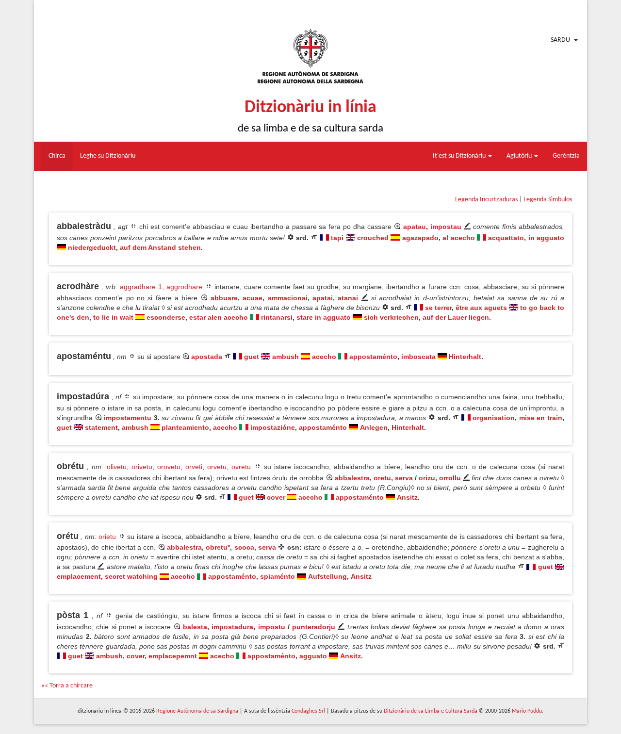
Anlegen (374, 427)
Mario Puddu (527, 711)
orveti (193, 467)
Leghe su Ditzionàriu (107, 156)
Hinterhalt (465, 356)
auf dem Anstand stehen (160, 247)
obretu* (218, 547)
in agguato (546, 238)
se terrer (438, 307)
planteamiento (185, 427)
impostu (271, 627)
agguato (313, 656)
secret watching (131, 576)
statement (101, 427)
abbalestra (352, 478)
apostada (206, 356)
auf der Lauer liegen (456, 317)
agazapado (420, 238)
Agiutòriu (520, 156)
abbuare (224, 298)
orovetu (168, 467)
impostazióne (272, 427)
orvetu (217, 467)
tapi (337, 238)
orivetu (141, 467)
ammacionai (288, 298)
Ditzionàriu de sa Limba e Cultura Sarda (430, 711)
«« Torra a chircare (67, 685)
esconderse (166, 317)
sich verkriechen (391, 317)
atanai (348, 298)
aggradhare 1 (141, 287)
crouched (373, 238)
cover (276, 497)
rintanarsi (277, 317)
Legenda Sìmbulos (547, 199)
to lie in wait (113, 317)
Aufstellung (327, 576)
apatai (322, 298)
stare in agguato (323, 317)
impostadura (232, 627)
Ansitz (407, 497)
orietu (107, 536)
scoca (244, 547)
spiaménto (277, 576)
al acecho (458, 238)
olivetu (117, 467)
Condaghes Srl (308, 711)
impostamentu (127, 418)
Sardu (560, 40)
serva (404, 478)
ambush (285, 356)
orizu (427, 478)
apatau (414, 226)
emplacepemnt (172, 656)
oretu (382, 478)
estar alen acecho (218, 317)
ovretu (241, 467)
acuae (252, 298)
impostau (445, 226)
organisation (494, 418)
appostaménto (373, 356)
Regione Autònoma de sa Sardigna (197, 711)
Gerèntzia (566, 156)
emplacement (79, 576)
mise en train (540, 418)
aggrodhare (184, 287)
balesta (195, 627)
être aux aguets (481, 307)
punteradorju (313, 627)
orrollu (450, 478)
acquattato (506, 238)
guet (251, 356)
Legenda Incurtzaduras (486, 199)
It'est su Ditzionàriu (460, 156)
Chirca (57, 156)
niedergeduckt (92, 247)
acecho (324, 356)
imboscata (418, 356)
